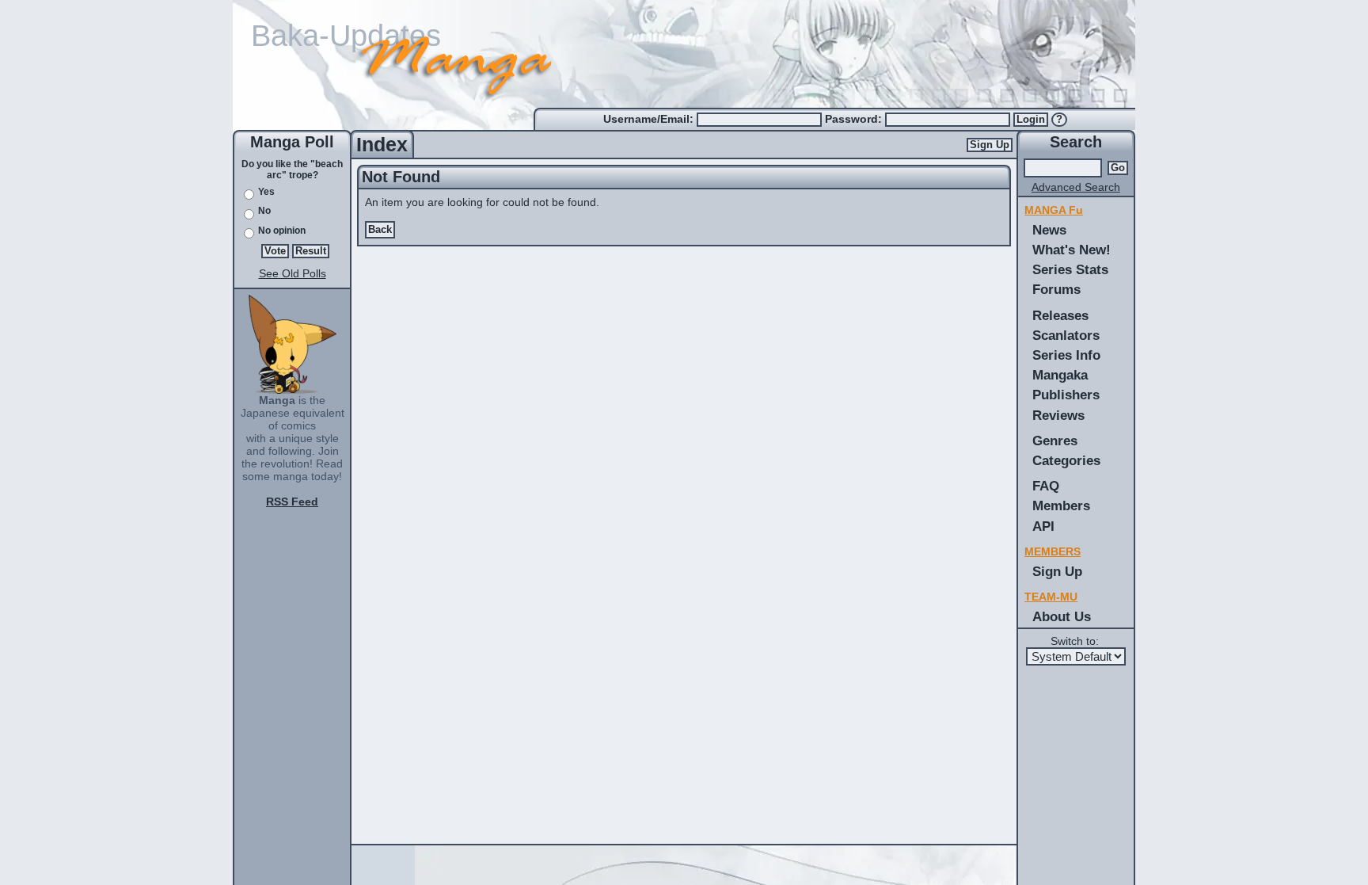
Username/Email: (650, 119)
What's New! (1071, 249)
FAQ (1045, 486)
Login (1030, 119)
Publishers (1066, 394)
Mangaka (1060, 375)
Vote (275, 251)
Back (380, 229)
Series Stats (1070, 269)
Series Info (1066, 355)
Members (1061, 505)
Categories (1066, 460)
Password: (855, 119)
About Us (1061, 616)
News (1049, 230)
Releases (1060, 315)
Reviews (1058, 415)
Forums (1056, 289)
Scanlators (1066, 335)
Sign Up (989, 145)
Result (310, 251)
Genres (1054, 440)
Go (1118, 168)
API (1043, 526)
